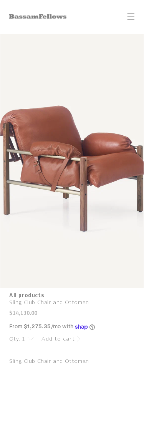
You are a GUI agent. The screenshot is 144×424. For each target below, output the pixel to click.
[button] (131, 16)
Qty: (15, 339)
